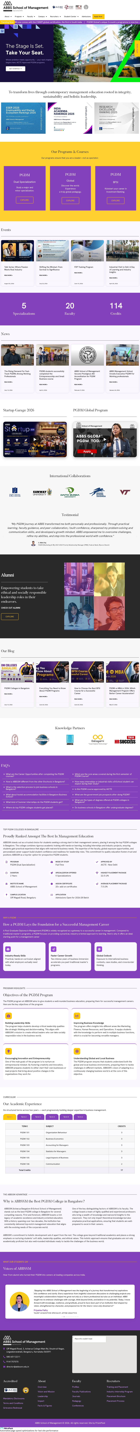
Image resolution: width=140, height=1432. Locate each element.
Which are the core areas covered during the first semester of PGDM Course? (103, 775)
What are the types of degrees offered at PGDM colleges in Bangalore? (102, 801)
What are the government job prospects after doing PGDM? (102, 794)
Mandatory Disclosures (13, 1398)
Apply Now (137, 48)
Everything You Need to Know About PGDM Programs (52, 689)
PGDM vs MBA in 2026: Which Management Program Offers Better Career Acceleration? (122, 691)
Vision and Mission (46, 1391)
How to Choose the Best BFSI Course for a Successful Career (87, 691)
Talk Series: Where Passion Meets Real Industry (16, 268)
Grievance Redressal (12, 1408)
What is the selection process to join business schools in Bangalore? (31, 788)
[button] (3, 536)
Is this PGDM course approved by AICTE (93, 789)
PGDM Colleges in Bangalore (17, 688)
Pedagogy (76, 1401)
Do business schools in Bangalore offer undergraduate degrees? (104, 807)
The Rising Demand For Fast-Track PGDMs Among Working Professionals (17, 374)
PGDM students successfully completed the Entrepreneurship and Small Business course (51, 375)
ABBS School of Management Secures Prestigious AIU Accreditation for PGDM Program (87, 375)
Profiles (75, 1387)
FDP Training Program (83, 267)
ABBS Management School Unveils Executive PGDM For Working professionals (121, 374)
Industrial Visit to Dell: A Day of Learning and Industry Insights (122, 269)
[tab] (9, 1117)
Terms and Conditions (13, 1403)
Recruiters (54, 16)
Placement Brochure (116, 1396)
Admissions (86, 16)
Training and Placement (117, 1387)
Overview (42, 1387)
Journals (76, 1396)
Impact (41, 1401)
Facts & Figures (45, 1405)
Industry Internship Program (120, 1391)
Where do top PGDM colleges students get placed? (29, 807)
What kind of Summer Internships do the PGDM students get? (34, 802)
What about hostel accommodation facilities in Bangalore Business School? (36, 795)
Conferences (78, 1405)
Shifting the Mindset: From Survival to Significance (50, 268)
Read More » (8, 275)
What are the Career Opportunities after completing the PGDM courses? (35, 775)
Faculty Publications (81, 1391)
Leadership (43, 1396)
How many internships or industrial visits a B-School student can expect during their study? (104, 782)
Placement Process (115, 1401)
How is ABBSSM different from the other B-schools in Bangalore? (35, 781)
